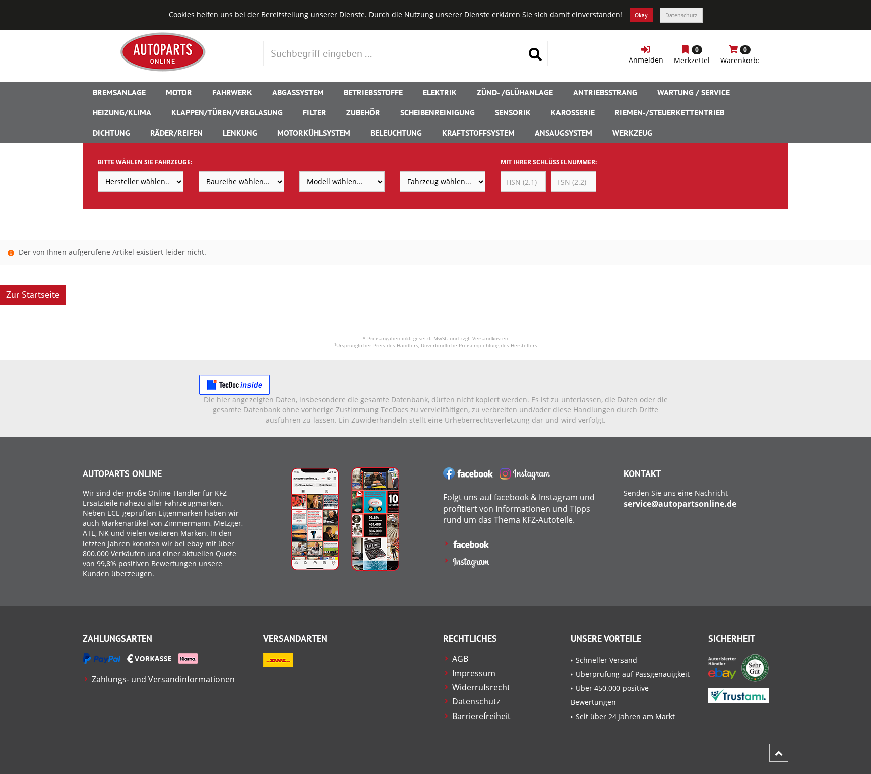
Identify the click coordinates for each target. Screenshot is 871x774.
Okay (641, 15)
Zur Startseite (32, 295)
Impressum (473, 673)
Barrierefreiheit (481, 716)
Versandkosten (490, 338)
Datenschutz (681, 15)
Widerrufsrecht (481, 687)
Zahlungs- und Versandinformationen (163, 679)
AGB (460, 658)
